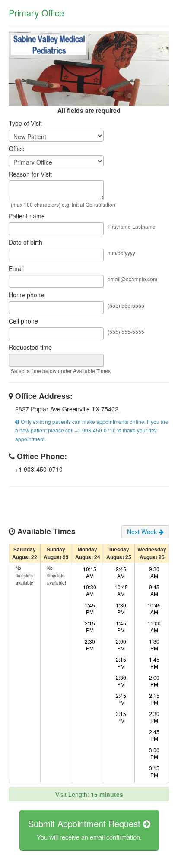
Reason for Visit (30, 174)
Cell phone (23, 321)
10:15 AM (89, 572)
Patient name (27, 216)
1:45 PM (90, 608)
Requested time (30, 347)
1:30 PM (121, 608)
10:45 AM (121, 590)
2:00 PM (121, 645)
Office (17, 148)
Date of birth (25, 242)
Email (16, 268)
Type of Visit (25, 123)
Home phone (26, 294)
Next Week (143, 531)
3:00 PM (154, 753)
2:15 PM (90, 626)
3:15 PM (121, 717)
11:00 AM (154, 626)
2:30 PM (90, 645)
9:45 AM (121, 572)
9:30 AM (154, 572)
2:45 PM (121, 699)
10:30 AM (89, 590)
